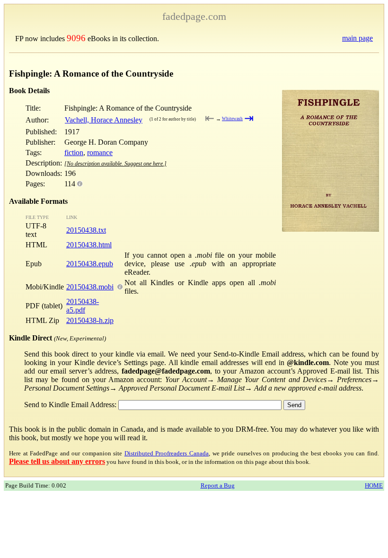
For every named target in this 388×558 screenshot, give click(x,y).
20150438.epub (89, 264)
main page (357, 38)
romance (100, 152)
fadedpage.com (194, 16)
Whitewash (232, 118)
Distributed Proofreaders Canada (166, 453)
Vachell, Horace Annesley (103, 120)
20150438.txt (86, 230)
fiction (73, 152)
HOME (374, 485)
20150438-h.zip (90, 320)
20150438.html (89, 245)
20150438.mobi (90, 287)
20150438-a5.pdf (82, 305)
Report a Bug (218, 485)
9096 (76, 38)
